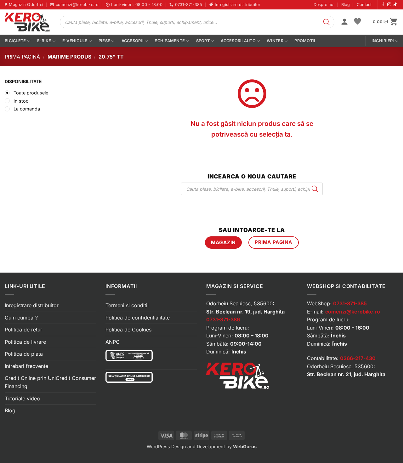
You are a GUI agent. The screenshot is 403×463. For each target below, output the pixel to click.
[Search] (326, 22)
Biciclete (15, 40)
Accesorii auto (238, 40)
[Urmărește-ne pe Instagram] (389, 5)
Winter (275, 40)
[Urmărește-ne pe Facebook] (383, 5)
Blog (345, 4)
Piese (104, 40)
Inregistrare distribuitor (32, 305)
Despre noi (324, 4)
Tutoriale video (22, 398)
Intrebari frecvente (26, 366)
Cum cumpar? (21, 317)
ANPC (112, 342)
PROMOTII (304, 40)
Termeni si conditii (127, 305)
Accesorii (133, 40)
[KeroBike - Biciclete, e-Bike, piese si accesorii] (27, 22)
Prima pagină (22, 57)
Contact (364, 4)
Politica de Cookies (128, 329)
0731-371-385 (350, 303)
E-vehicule (75, 40)
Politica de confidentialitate (137, 317)
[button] (344, 22)
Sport (203, 40)
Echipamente (170, 40)
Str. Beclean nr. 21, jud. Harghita (346, 374)
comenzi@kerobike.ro (352, 311)
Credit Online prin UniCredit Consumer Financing (50, 382)
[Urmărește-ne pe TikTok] (395, 5)
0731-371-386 (223, 319)
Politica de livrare (25, 342)
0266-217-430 (358, 358)
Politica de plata (24, 354)
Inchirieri (383, 40)
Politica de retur (23, 329)
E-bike (44, 40)
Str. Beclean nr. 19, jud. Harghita (245, 311)
